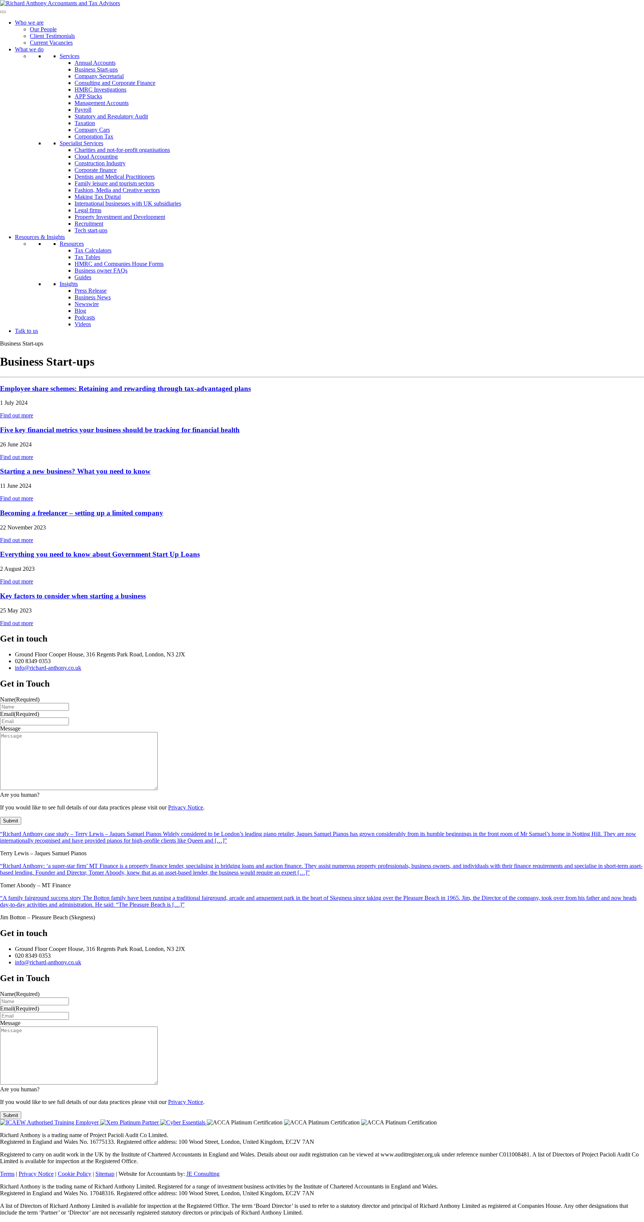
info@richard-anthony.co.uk (48, 668)
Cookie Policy (74, 1174)
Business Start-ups (96, 69)
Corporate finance (96, 170)
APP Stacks (88, 96)
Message (10, 728)
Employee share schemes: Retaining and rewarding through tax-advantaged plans (125, 388)
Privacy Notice (185, 807)
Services (69, 56)
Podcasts (85, 317)
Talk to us (26, 331)
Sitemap (104, 1174)
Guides (83, 277)
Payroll (83, 109)
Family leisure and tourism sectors (114, 183)
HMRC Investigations (100, 89)
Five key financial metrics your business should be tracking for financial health (120, 430)
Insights (69, 284)
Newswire (87, 304)
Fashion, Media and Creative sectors (117, 190)
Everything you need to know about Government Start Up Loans (100, 554)
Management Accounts (102, 103)
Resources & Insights (40, 237)
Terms (7, 1174)
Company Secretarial (99, 76)
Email (19, 714)
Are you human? (20, 795)
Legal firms (88, 210)
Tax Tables (87, 257)
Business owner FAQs (101, 270)
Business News (93, 297)
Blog (80, 311)
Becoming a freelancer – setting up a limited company (81, 513)
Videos (83, 324)
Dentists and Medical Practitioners (115, 177)
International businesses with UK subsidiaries (128, 203)
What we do (29, 49)
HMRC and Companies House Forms (119, 264)
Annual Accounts (95, 63)
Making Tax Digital (98, 197)
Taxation (85, 123)
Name (20, 699)
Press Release (91, 290)
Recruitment (89, 223)
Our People (43, 29)
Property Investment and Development (120, 217)
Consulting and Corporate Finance (115, 83)
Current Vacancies (51, 42)
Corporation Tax (94, 136)
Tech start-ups (91, 230)
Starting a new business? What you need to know (75, 471)
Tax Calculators (93, 250)
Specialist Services (81, 143)
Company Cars (92, 130)
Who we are (29, 22)
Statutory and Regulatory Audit (111, 116)
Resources (72, 244)
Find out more (16, 415)
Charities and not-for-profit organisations (122, 150)
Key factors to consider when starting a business (73, 596)
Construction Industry (100, 163)
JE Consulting (203, 1174)
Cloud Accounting (96, 156)
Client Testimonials (52, 36)
